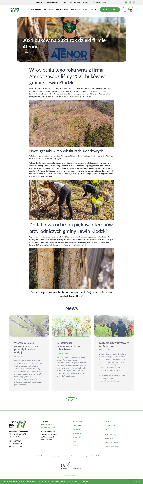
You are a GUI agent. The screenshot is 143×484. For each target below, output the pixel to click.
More (71, 400)
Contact (93, 10)
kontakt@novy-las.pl (81, 2)
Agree (135, 481)
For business (48, 10)
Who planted (75, 10)
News (85, 10)
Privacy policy (109, 439)
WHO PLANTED (77, 438)
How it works (36, 10)
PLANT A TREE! (77, 426)
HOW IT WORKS (77, 422)
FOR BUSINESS (77, 430)
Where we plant (62, 10)
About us (39, 2)
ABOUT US (108, 422)
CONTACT (75, 446)
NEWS (74, 442)
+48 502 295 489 (101, 2)
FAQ (64, 2)
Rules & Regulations (111, 443)
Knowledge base (52, 2)
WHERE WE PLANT (78, 434)
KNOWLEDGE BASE (110, 426)
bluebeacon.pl (75, 476)
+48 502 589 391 (47, 424)
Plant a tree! (110, 10)
